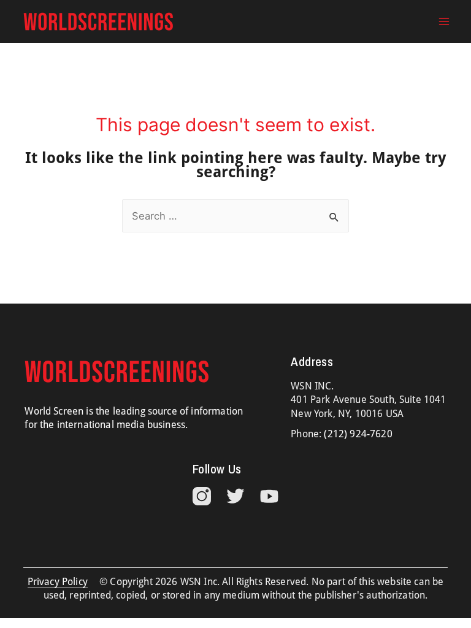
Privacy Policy (58, 582)
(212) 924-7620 (358, 434)
